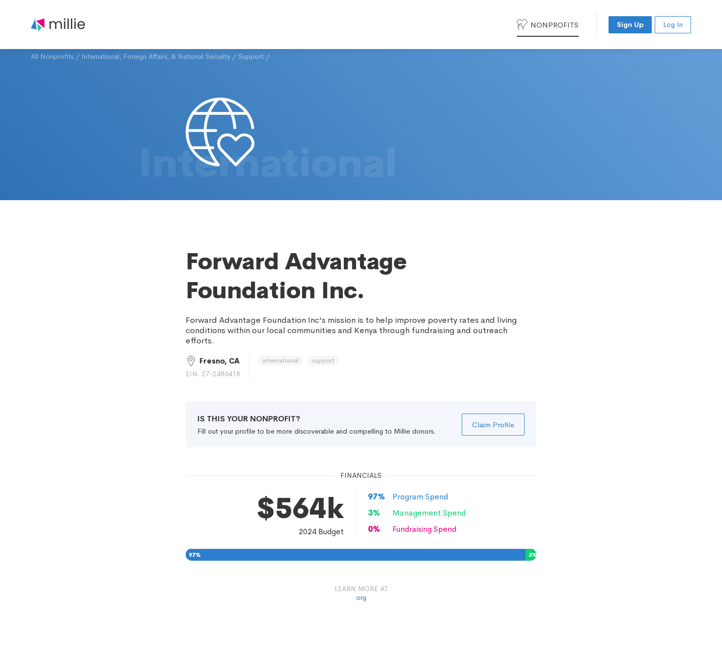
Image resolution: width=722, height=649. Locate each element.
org (361, 597)
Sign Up (630, 24)
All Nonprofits (52, 56)
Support (251, 56)
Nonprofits (554, 24)
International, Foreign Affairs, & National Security (156, 56)
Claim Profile (493, 424)
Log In (673, 24)
